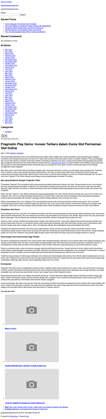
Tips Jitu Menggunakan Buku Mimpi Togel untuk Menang (25, 32)
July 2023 (8, 93)
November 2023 (11, 85)
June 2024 (9, 71)
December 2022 (11, 107)
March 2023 (9, 101)
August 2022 (9, 115)
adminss (13, 153)
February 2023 (10, 103)
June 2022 (9, 119)
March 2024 (9, 77)
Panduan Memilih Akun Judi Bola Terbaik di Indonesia (25, 366)
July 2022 (8, 117)
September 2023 (11, 89)
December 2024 (11, 60)
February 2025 (10, 56)
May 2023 (8, 97)
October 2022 (10, 111)
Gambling (8, 132)
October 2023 (10, 87)
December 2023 (11, 83)
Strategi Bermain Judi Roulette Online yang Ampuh (23, 30)
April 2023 (8, 99)
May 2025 (8, 50)
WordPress (14, 416)
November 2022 (11, 109)
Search (3, 13)
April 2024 (8, 75)
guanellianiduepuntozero (10, 5)
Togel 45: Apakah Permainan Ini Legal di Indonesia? (25, 403)
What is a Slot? (10, 329)
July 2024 (8, 69)
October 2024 (10, 64)
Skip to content (6, 2)
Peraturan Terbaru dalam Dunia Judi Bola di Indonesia (24, 28)
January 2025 (10, 58)
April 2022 (8, 123)
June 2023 (9, 95)
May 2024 (8, 73)
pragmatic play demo (58, 163)
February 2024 (10, 79)
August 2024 (9, 67)
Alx (28, 416)
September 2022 (11, 113)
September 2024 (11, 66)
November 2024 (11, 62)
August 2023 (9, 91)
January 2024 (10, 81)
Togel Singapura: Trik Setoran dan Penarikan (20, 24)
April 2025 (8, 52)
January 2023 (10, 105)
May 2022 (8, 121)
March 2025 (9, 54)
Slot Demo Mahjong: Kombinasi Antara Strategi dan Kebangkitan (28, 26)
